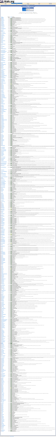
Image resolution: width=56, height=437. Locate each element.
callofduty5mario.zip (3, 58)
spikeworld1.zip (3, 35)
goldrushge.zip (2, 165)
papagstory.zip (2, 231)
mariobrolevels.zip (3, 60)
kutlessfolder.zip (3, 182)
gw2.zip (2, 248)
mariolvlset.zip (2, 46)
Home (22, 4)
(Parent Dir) (2, 17)
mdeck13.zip (2, 108)
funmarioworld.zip (3, 40)
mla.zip (2, 134)
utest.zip (2, 155)
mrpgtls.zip (2, 312)
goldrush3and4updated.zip (4, 171)
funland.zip (2, 416)
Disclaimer (13, 436)
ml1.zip (2, 144)
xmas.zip (2, 113)
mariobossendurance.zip (3, 51)
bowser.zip (2, 427)
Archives (23, 4)
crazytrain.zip (2, 110)
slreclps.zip (2, 303)
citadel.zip (2, 57)
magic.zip (2, 322)
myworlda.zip (2, 139)
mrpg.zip (2, 313)
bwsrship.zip (2, 426)
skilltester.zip (2, 140)
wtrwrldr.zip (2, 305)
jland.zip (2, 42)
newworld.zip (2, 92)
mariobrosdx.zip (3, 243)
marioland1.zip (2, 222)
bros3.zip (2, 112)
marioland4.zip (2, 219)
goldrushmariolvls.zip (3, 181)
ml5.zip (2, 138)
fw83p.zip (2, 405)
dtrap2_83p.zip (2, 332)
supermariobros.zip (3, 308)
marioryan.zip (2, 420)
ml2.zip (2, 143)
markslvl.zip (2, 153)
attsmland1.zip (2, 207)
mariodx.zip (2, 414)
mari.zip (2, 329)
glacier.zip (2, 67)
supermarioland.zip (3, 375)
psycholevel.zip (3, 323)
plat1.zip (2, 343)
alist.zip (2, 39)
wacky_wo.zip (2, 419)
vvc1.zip (2, 264)
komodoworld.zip (3, 158)
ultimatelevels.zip (3, 237)
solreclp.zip (2, 306)
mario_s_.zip (2, 309)
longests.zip (2, 159)
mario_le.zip (2, 424)
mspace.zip (2, 200)
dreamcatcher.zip (3, 304)
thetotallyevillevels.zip (3, 64)
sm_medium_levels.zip (3, 150)
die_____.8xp (2, 307)
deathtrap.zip (2, 330)
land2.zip (2, 221)
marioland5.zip (2, 218)
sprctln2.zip (2, 135)
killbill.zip (2, 211)
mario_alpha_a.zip (3, 355)
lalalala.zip (2, 70)
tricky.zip (2, 257)
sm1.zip (2, 422)
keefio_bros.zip (3, 321)
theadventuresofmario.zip (4, 109)
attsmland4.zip (2, 223)
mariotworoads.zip (3, 50)
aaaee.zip (2, 36)
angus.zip (2, 292)
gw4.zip (2, 244)
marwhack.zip (2, 421)
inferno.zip (2, 90)
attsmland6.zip (2, 213)
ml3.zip (2, 142)
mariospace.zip (3, 376)
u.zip (1, 328)
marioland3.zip (2, 220)
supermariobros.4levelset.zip (4, 319)
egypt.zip (2, 311)
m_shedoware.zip (3, 147)
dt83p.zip (2, 410)
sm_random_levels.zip (3, 149)
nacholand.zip (2, 71)
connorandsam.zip (3, 69)
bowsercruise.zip (3, 325)
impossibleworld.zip (3, 33)
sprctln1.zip (2, 136)
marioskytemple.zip (3, 52)
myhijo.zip (2, 203)
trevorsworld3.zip (3, 258)
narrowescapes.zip (3, 316)
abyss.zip (2, 68)
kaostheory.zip (2, 56)
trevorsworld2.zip (3, 259)
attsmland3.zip (2, 232)
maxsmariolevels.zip (3, 111)
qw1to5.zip (2, 160)
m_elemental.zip (3, 148)
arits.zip (2, 212)
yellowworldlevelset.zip (3, 320)
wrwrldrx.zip (2, 302)
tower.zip (2, 66)
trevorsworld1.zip (3, 260)
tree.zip (2, 354)
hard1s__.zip (2, 310)
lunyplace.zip (2, 154)
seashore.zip (2, 324)
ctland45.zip (2, 205)
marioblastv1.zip (3, 373)
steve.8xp (2, 349)
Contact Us (11, 436)
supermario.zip (2, 73)
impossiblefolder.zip (3, 183)
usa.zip (2, 217)
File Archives (26, 4)
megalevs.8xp (2, 350)
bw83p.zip (2, 263)
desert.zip (2, 59)
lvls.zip (2, 63)
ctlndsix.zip (2, 65)
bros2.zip (2, 137)
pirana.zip (2, 152)
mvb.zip (2, 412)
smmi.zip (2, 404)
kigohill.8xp (2, 351)
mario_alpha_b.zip (3, 353)
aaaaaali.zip (2, 34)
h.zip (1, 202)
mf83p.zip (2, 407)
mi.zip (2, 413)
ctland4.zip (2, 204)
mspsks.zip (2, 37)
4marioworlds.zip (3, 145)
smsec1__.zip (2, 374)
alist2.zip (2, 38)
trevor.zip (2, 261)
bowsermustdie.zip (3, 262)
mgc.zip (2, 315)
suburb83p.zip (2, 331)
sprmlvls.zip (2, 27)
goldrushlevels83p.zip (3, 173)
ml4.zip (2, 141)
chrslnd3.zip (2, 206)
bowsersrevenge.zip (3, 77)
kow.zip (2, 172)
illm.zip (2, 415)
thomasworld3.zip (3, 184)
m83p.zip (2, 406)
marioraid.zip (2, 326)
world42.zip (2, 417)
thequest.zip (2, 317)
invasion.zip (2, 318)
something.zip (2, 74)
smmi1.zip (2, 418)
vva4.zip (2, 255)
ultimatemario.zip (3, 327)
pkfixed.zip (2, 423)
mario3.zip (2, 411)
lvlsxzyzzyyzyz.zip (3, 62)
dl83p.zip (2, 408)
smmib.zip (2, 403)
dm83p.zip (2, 409)
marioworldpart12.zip (3, 314)
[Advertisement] (28, 15)
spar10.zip (2, 91)
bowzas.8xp (2, 352)
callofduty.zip (2, 76)
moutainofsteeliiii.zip (3, 28)
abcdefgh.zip (2, 72)
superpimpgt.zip (3, 230)
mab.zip (2, 41)
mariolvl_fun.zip (3, 201)
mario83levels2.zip (3, 425)
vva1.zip (2, 256)
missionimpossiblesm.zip (4, 75)
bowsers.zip (2, 151)
